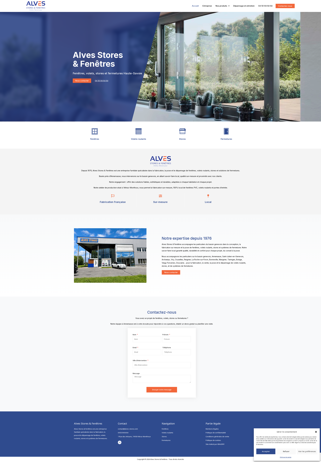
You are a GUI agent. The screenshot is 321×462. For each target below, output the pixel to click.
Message (136, 373)
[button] (316, 432)
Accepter (266, 451)
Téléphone (166, 347)
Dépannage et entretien (244, 6)
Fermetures (226, 139)
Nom (135, 334)
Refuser (286, 451)
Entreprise (207, 6)
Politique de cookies (285, 457)
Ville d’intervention (140, 360)
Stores (182, 139)
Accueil (195, 6)
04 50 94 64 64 (265, 6)
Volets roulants (138, 139)
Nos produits (221, 6)
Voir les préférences (307, 451)
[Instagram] (119, 442)
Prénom (165, 334)
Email (135, 347)
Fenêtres (94, 139)
